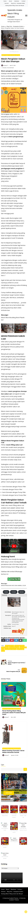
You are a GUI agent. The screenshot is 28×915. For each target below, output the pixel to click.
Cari (2, 765)
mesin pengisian (4, 647)
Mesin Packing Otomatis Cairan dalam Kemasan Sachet (13, 751)
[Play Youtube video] (14, 546)
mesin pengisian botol (14, 647)
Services (7, 3)
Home (5, 1)
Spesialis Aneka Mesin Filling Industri (15, 13)
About (10, 1)
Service (22, 592)
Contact (23, 1)
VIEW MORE (9, 793)
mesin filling (10, 445)
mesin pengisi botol (9, 645)
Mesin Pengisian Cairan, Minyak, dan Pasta (11, 55)
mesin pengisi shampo (19, 645)
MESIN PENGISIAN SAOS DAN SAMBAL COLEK (13, 585)
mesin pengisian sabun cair (10, 649)
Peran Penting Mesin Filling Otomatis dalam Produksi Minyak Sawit (14, 712)
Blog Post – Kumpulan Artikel (18, 3)
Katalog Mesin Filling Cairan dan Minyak (14, 5)
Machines (16, 1)
